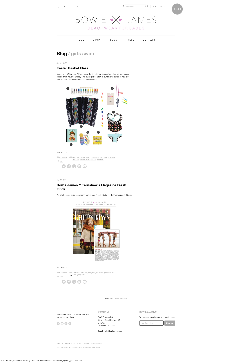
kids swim (100, 159)
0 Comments (63, 157)
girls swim (76, 159)
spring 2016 (81, 275)
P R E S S (130, 39)
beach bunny (81, 157)
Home (107, 298)
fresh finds (103, 157)
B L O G (113, 39)
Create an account (71, 7)
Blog (62, 53)
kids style (93, 159)
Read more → (62, 152)
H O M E (80, 39)
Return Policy (70, 343)
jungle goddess (85, 159)
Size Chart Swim (83, 343)
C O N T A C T (149, 39)
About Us (60, 343)
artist (74, 157)
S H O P (96, 39)
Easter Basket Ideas (72, 68)
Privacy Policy (96, 343)
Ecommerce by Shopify (92, 347)
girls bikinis (111, 157)
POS (80, 347)
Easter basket (95, 157)
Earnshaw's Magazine (80, 273)
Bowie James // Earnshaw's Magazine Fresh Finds (91, 187)
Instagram (62, 323)
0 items (155, 7)
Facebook (58, 323)
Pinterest (66, 323)
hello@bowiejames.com (113, 331)
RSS (69, 323)
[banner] (116, 23)
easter (88, 157)
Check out (163, 7)
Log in (59, 7)
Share (61, 161)
